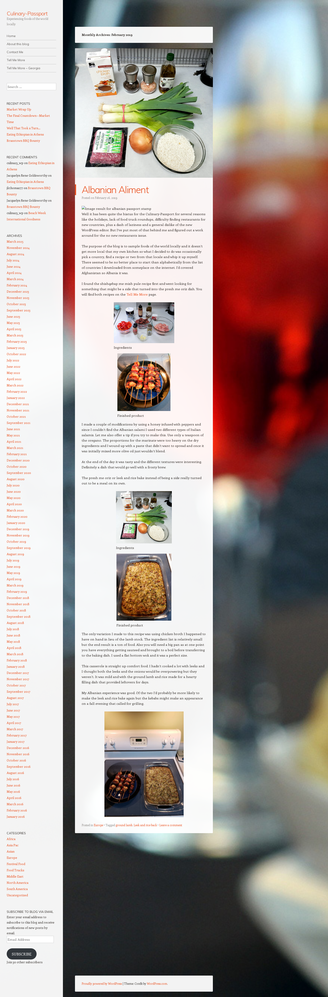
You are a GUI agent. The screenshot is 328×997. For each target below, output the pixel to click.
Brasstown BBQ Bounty (23, 140)
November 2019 (18, 535)
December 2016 (18, 748)
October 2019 (16, 541)
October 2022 (16, 354)
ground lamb (124, 825)
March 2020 (15, 510)
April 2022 (14, 379)
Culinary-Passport (27, 13)
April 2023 (14, 329)
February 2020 (17, 516)
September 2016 (19, 766)
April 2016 (14, 798)
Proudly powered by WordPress (102, 983)
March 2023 (15, 335)
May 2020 (14, 498)
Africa (11, 839)
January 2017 (16, 741)
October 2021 (16, 416)
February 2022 (17, 391)
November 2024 (18, 248)
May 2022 (13, 373)
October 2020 (17, 466)
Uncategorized (17, 895)
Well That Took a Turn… (23, 128)
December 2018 (18, 598)
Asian (11, 851)
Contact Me (15, 52)
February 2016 (17, 810)
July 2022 (13, 360)
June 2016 (13, 785)
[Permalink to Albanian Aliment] (144, 181)
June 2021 (13, 429)
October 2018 (16, 610)
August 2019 (15, 554)
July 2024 (13, 260)
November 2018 (18, 604)
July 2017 (13, 704)
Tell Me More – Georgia (23, 68)
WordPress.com (157, 983)
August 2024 (15, 254)
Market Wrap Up (19, 109)
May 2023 (13, 323)
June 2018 (13, 635)
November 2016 (18, 754)
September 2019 (19, 548)
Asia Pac (13, 845)
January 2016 (16, 816)
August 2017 (15, 698)
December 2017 (18, 673)
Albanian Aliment (115, 190)
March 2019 (15, 585)
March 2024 (15, 279)
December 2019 (18, 529)
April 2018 (14, 648)
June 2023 (13, 316)
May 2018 (13, 641)
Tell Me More (16, 60)
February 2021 (17, 454)
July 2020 (13, 485)
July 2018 (13, 629)
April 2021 (14, 441)
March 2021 (15, 448)
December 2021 (18, 404)
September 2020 (19, 473)
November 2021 (18, 410)
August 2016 (15, 773)
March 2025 (15, 241)
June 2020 (14, 491)
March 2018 (15, 654)
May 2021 (13, 435)
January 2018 (16, 666)
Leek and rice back (145, 825)
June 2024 (13, 266)
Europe (98, 825)
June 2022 (13, 366)
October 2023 (16, 304)
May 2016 (13, 791)
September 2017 (18, 691)
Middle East (15, 876)
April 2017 (14, 723)
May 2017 (13, 716)
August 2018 (15, 623)
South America (17, 889)
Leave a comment (170, 825)
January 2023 (16, 348)
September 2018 (19, 616)
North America (17, 882)
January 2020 (16, 523)
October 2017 (16, 685)
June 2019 (13, 566)
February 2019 (17, 591)
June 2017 (13, 710)
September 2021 (18, 423)
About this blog (18, 44)
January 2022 (16, 398)
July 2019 (13, 560)
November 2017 (18, 679)
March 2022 (15, 385)
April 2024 (14, 273)
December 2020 (18, 460)
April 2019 (14, 579)
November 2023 (18, 298)
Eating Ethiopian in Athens (25, 134)
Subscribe (21, 954)
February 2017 (17, 735)
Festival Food (16, 864)
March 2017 (15, 729)
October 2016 (16, 760)
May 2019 (13, 573)
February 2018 (17, 660)
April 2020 (14, 504)
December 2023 (18, 291)
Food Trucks (15, 870)
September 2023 (18, 310)
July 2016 (13, 779)
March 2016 (15, 804)
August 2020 (16, 479)
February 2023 (17, 341)
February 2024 (17, 285)
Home (11, 36)
